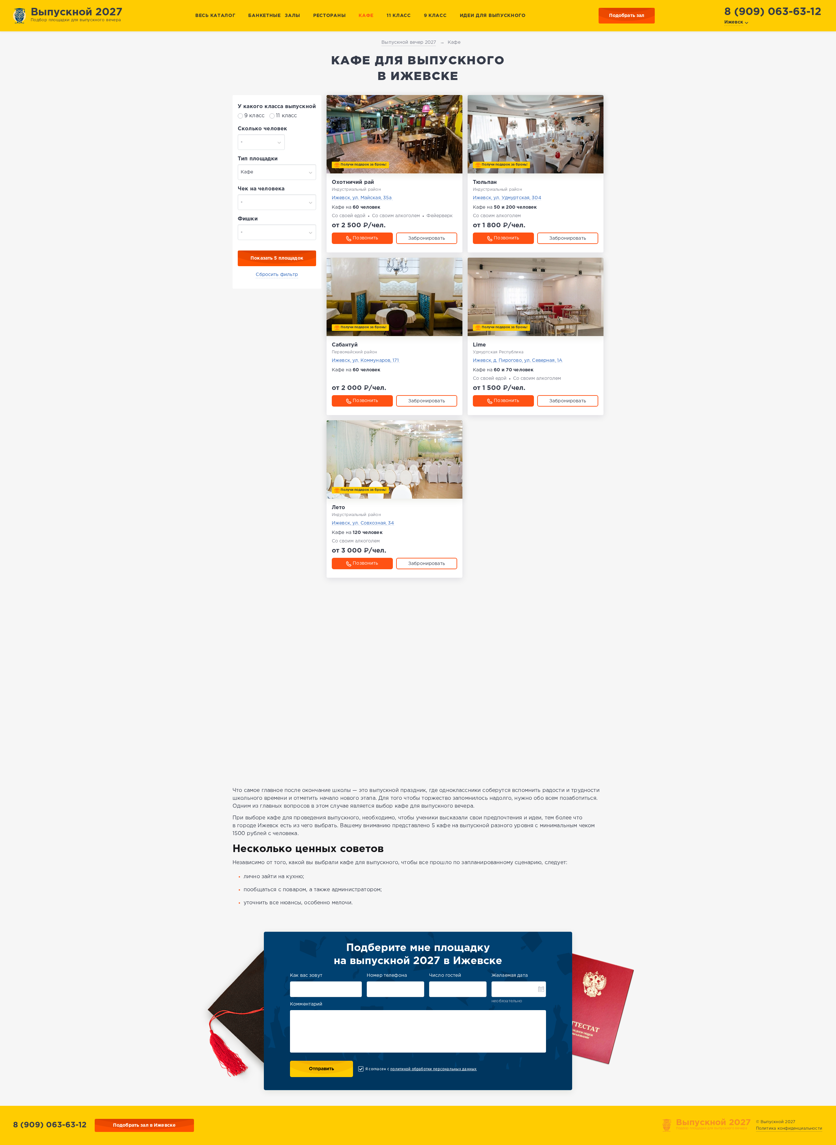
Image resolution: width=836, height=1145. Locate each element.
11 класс (399, 16)
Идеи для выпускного (493, 16)
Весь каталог (215, 16)
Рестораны (329, 16)
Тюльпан (485, 182)
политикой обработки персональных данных (433, 1069)
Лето (339, 507)
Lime (479, 345)
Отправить (321, 1069)
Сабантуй (345, 345)
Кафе (366, 16)
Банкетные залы (274, 16)
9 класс (435, 16)
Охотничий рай (353, 182)
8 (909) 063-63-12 (772, 12)
